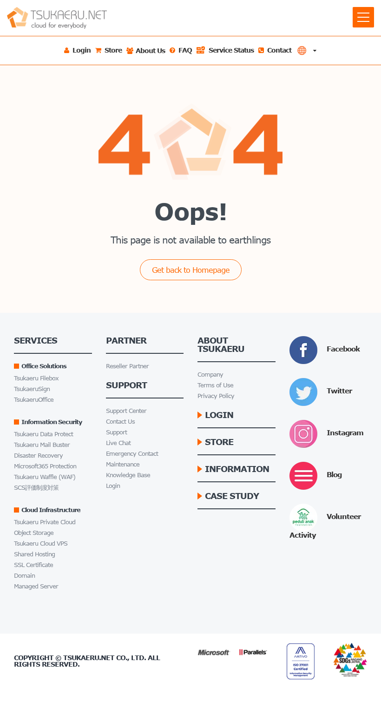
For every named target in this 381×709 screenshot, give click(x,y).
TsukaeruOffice (33, 400)
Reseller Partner (127, 366)
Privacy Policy (215, 396)
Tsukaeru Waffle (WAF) (44, 477)
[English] (306, 50)
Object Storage (33, 533)
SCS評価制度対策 (36, 488)
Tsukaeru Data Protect (43, 434)
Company (210, 374)
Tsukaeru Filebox (36, 378)
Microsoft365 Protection (45, 466)
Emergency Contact (132, 454)
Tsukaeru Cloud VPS (40, 543)
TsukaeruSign (32, 389)
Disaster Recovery (38, 455)
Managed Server (36, 586)
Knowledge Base (128, 475)
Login (113, 486)
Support (116, 432)
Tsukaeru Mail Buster (42, 445)
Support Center (126, 411)
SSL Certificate (33, 565)
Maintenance (122, 464)
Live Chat (118, 443)
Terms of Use (215, 385)
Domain (24, 576)
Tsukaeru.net (88, 658)
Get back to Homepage (191, 269)
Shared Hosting (34, 554)
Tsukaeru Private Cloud (44, 522)
